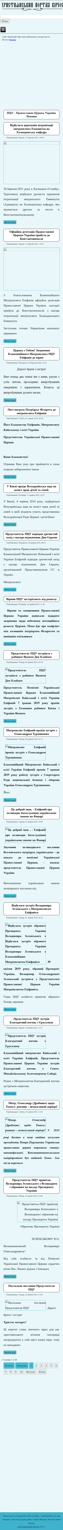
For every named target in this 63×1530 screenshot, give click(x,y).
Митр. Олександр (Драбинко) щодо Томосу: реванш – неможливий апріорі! (32, 1105)
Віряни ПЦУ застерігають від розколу (31, 599)
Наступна (30, 1371)
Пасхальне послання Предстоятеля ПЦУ (31, 1287)
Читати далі (10, 222)
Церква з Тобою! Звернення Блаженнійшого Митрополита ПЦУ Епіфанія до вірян (31, 353)
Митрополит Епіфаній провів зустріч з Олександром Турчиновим (31, 732)
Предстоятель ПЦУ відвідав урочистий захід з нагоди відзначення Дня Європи (31, 536)
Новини (12, 39)
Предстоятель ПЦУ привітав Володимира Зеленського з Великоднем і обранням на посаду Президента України (31, 1185)
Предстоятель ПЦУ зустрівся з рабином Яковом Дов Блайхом (31, 655)
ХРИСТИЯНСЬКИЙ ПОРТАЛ (28, 1527)
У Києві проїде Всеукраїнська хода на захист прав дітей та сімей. (31, 488)
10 (21, 1371)
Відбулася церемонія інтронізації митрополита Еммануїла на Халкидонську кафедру (31, 128)
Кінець (42, 1371)
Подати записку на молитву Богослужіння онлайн (31, 1509)
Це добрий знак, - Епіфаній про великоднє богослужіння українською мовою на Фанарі (31, 812)
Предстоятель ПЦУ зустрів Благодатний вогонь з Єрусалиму (31, 1020)
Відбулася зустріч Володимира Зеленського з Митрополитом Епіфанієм (31, 908)
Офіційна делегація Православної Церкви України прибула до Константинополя (31, 235)
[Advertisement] (31, 74)
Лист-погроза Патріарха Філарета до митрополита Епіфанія (31, 411)
